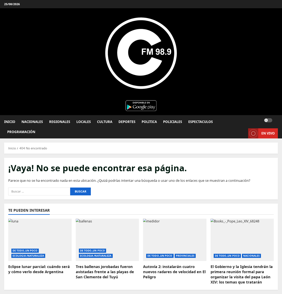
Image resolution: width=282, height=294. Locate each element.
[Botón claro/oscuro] (268, 120)
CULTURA (104, 121)
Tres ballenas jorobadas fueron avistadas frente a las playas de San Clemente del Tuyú (105, 271)
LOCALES (83, 121)
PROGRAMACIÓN (21, 131)
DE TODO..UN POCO (25, 250)
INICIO (9, 121)
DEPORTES (126, 121)
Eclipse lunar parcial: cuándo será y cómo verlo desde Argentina (39, 269)
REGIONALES (59, 121)
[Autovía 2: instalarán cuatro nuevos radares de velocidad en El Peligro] (174, 240)
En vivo (268, 133)
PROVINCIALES (185, 255)
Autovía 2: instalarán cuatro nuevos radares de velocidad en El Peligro (174, 271)
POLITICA (149, 121)
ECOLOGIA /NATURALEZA (28, 255)
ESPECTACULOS (200, 121)
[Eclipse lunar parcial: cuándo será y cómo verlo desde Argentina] (40, 240)
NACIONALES (32, 121)
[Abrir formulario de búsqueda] (276, 120)
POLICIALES (172, 121)
